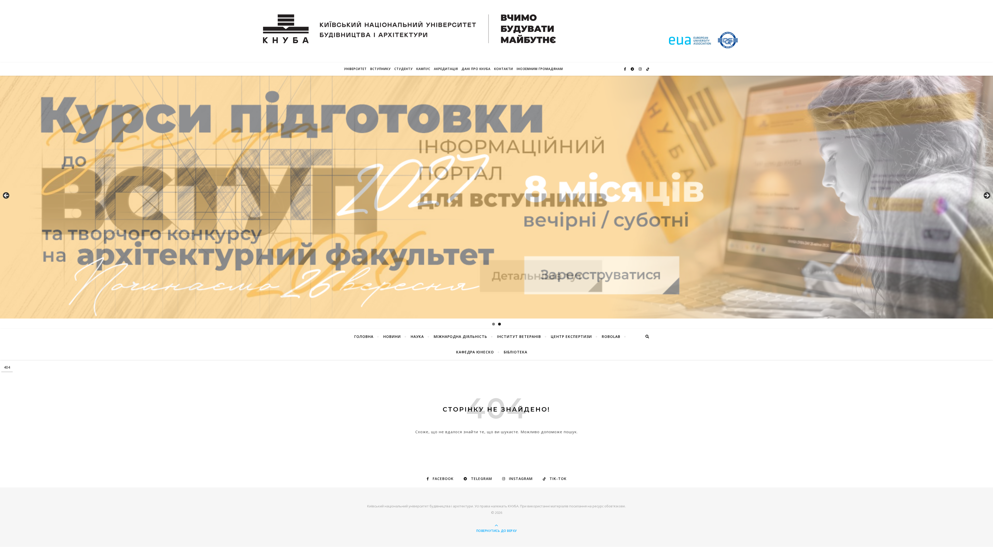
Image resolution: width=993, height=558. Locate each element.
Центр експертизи (571, 336)
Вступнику (380, 69)
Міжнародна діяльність (460, 336)
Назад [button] (6, 196)
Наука (417, 336)
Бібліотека (515, 352)
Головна (363, 336)
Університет (355, 69)
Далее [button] (986, 196)
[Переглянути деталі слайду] (496, 197)
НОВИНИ (392, 336)
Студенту (403, 69)
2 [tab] (499, 324)
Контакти (503, 69)
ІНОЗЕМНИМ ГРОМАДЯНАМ (540, 69)
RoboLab (611, 336)
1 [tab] (493, 324)
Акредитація (446, 69)
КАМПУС (423, 69)
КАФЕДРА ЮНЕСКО (475, 352)
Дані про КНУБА (476, 69)
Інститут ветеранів (519, 336)
